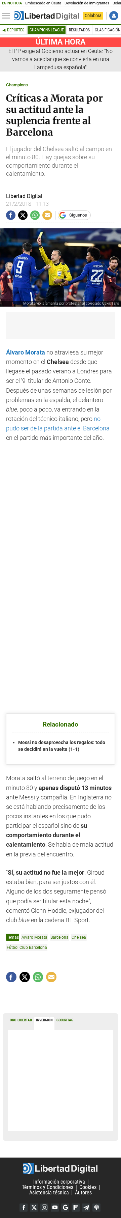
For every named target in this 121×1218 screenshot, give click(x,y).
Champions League (47, 30)
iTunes (96, 1207)
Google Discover (65, 1207)
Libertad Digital (60, 1168)
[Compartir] (10, 215)
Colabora (93, 15)
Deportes (15, 30)
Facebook (23, 1207)
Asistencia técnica (49, 1192)
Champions (17, 84)
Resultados (79, 30)
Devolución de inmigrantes (87, 3)
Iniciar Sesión (113, 15)
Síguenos (78, 215)
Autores (83, 1192)
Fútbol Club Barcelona (27, 947)
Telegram (86, 1207)
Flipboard (76, 1207)
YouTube (55, 1207)
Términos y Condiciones (47, 1187)
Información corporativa (59, 1182)
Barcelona (59, 937)
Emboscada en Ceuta (43, 3)
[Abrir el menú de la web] (7, 16)
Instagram (44, 1207)
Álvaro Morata (34, 937)
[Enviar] (35, 215)
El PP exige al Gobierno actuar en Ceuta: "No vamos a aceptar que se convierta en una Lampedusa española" (60, 59)
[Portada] (46, 16)
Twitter (34, 1207)
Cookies (87, 1187)
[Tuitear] (23, 215)
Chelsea (79, 937)
